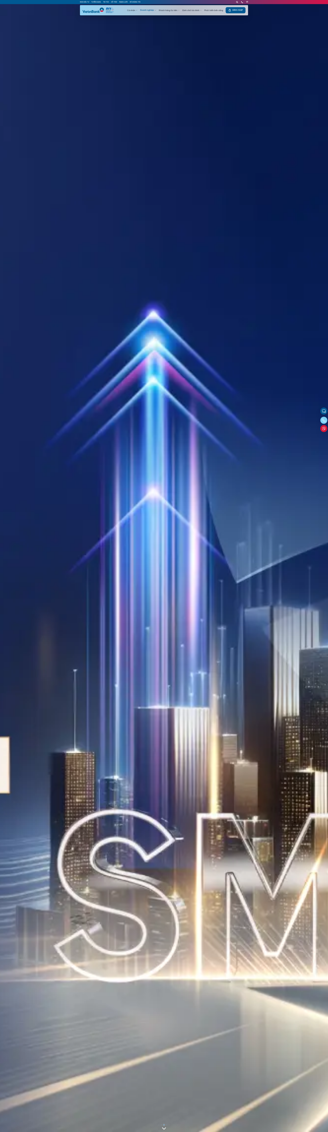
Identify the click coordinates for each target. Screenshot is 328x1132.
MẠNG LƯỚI (123, 2)
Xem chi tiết (92, 1113)
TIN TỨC (106, 2)
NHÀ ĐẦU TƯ (84, 2)
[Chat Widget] (323, 411)
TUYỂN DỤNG (96, 2)
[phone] (242, 1)
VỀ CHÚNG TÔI (135, 2)
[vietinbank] (94, 10)
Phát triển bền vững (213, 10)
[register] (323, 428)
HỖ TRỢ (114, 2)
